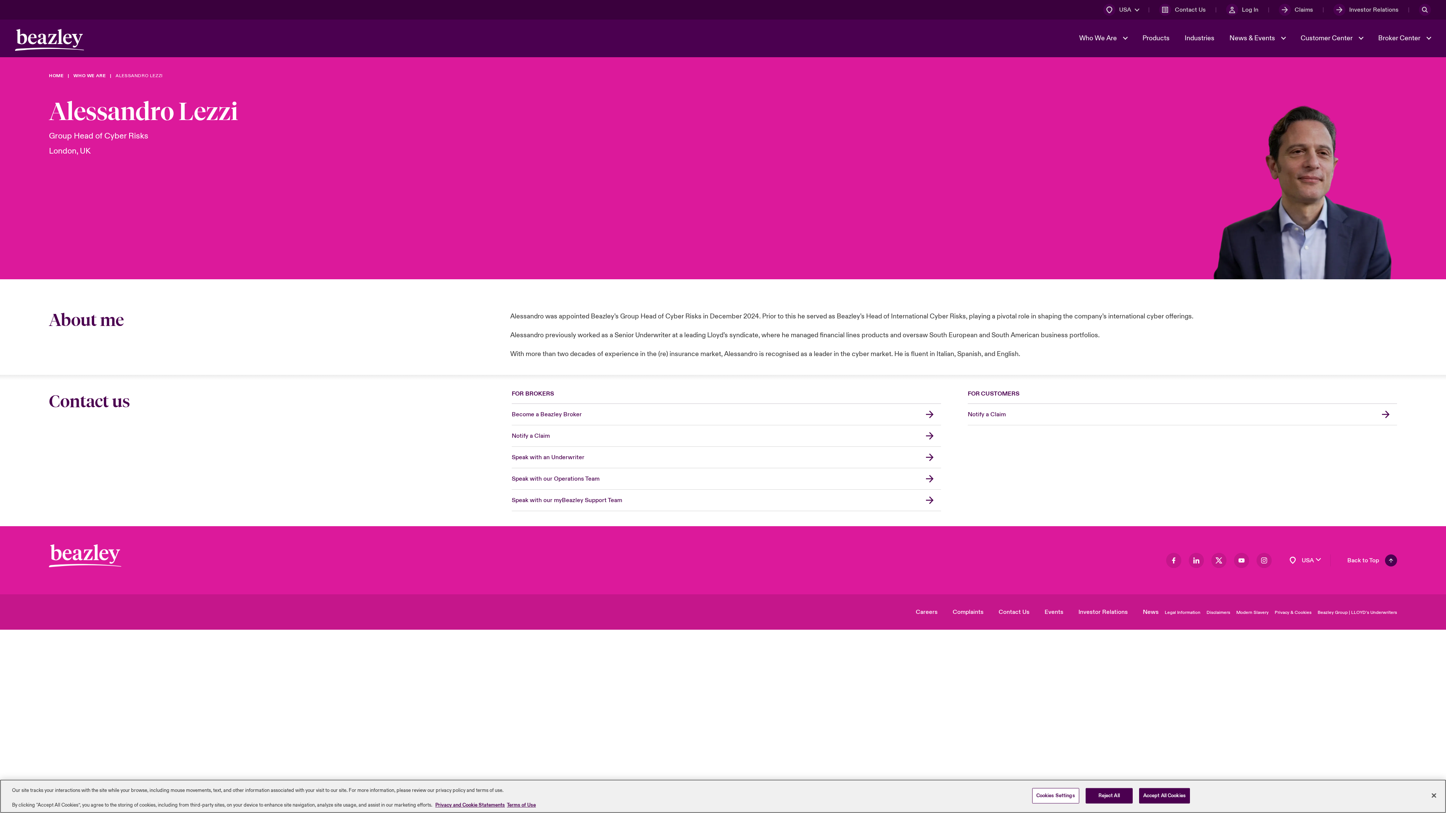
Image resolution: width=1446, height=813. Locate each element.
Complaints (968, 612)
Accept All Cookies (1164, 795)
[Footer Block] (85, 555)
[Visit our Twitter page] (1218, 560)
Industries (1199, 38)
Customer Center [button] (1327, 38)
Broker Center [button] (1400, 38)
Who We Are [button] (1098, 38)
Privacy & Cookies (1293, 612)
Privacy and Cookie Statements (470, 805)
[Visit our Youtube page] (1241, 560)
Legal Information (1182, 612)
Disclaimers (1218, 612)
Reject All (1109, 795)
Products (1156, 38)
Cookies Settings (1055, 795)
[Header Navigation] (49, 40)
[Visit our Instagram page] (1264, 560)
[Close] (1434, 795)
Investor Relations (1103, 612)
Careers (927, 612)
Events (1054, 612)
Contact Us (1014, 612)
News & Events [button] (1253, 38)
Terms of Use (521, 805)
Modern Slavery (1252, 612)
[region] (723, 796)
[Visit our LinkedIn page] (1196, 560)
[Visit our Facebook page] (1173, 560)
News (1151, 612)
